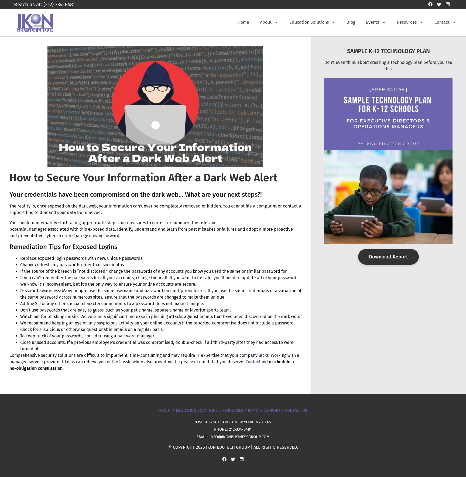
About (266, 22)
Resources (407, 22)
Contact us (255, 361)
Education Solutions (309, 22)
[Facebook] (430, 4)
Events (372, 22)
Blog (351, 22)
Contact (442, 22)
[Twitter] (439, 4)
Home (243, 22)
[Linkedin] (447, 4)
